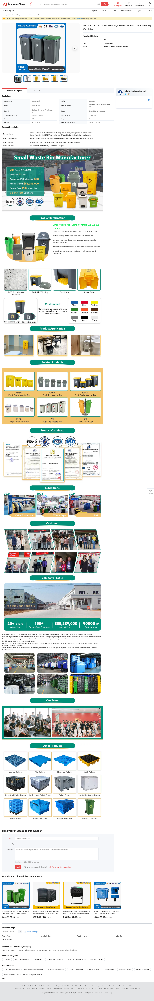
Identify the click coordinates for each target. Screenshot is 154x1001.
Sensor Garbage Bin (96, 959)
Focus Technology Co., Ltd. (63, 993)
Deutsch (73, 988)
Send (18, 867)
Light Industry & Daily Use (15, 15)
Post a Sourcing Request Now (60, 867)
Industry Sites (90, 986)
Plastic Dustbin (82, 936)
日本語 (100, 988)
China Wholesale (68, 986)
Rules (150, 11)
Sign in (150, 5)
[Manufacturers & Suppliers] (13, 4)
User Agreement (88, 993)
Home (4, 15)
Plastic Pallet (6, 936)
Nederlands (81, 988)
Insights (130, 986)
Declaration (98, 993)
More (4, 978)
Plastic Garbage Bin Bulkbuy (32, 975)
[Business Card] (149, 99)
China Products (36, 986)
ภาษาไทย (111, 988)
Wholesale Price (79, 986)
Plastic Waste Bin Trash (11, 975)
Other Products (7, 940)
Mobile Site (122, 986)
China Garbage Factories (12, 970)
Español (34, 988)
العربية (88, 988)
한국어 (94, 988)
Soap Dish (7, 959)
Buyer (104, 11)
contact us (79, 18)
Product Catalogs (32, 932)
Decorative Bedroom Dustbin (76, 959)
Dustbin (38, 15)
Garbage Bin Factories (76, 970)
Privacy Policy (108, 993)
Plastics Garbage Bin (142, 970)
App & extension (126, 11)
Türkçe (118, 988)
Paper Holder (38, 959)
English (28, 988)
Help (114, 11)
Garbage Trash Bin (93, 970)
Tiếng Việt (125, 988)
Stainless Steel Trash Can (55, 959)
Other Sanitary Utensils (22, 959)
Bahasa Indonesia (135, 988)
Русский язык (58, 988)
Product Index (113, 986)
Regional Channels (101, 986)
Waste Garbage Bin (125, 970)
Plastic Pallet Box (45, 936)
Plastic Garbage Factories (55, 970)
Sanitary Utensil (29, 15)
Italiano (66, 988)
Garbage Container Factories (33, 970)
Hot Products (25, 986)
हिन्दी (105, 988)
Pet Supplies (118, 936)
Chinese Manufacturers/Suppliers (52, 986)
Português (42, 988)
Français (49, 988)
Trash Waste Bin (109, 970)
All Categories (9, 11)
